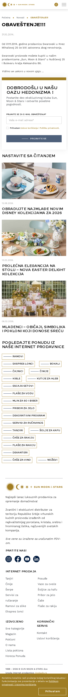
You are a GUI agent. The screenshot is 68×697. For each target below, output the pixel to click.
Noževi (52, 460)
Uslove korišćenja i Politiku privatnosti (39, 128)
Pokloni (10, 639)
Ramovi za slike (15, 606)
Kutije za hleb (47, 379)
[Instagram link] (8, 559)
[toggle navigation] (64, 4)
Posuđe (42, 578)
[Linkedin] (36, 559)
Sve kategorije (14, 628)
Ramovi (17, 356)
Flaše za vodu (22, 393)
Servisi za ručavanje (27, 423)
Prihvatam (52, 691)
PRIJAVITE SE (38, 139)
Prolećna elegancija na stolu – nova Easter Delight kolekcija (33, 270)
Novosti (20, 17)
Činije (44, 371)
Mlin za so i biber (24, 401)
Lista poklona (14, 650)
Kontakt (42, 633)
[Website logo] (18, 4)
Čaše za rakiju (23, 438)
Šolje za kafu (49, 430)
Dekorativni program (28, 416)
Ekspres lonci (22, 364)
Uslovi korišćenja (48, 638)
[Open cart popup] (56, 4)
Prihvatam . (34, 128)
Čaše (41, 600)
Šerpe (9, 589)
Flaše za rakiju (23, 445)
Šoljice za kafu (47, 589)
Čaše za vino (21, 460)
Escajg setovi (22, 386)
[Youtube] (27, 559)
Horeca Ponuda (15, 656)
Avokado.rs (41, 673)
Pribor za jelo (23, 408)
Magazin (10, 634)
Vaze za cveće (47, 584)
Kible (16, 379)
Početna (6, 17)
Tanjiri (17, 430)
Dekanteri (20, 452)
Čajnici (17, 371)
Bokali (55, 364)
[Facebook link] (18, 559)
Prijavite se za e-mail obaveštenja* (26, 114)
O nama (10, 645)
